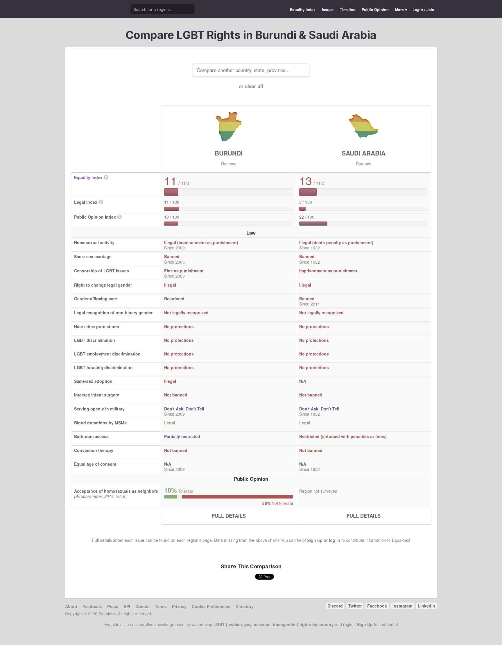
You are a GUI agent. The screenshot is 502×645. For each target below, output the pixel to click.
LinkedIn (426, 606)
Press (112, 606)
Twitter (355, 606)
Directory (245, 606)
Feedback (92, 606)
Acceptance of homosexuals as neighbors (116, 491)
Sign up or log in (323, 540)
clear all (254, 86)
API (126, 606)
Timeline (347, 9)
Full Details (229, 515)
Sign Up (365, 624)
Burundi (229, 153)
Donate (142, 606)
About (71, 606)
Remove (228, 164)
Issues (328, 9)
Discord (335, 606)
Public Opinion (375, 9)
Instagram (402, 606)
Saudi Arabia (364, 153)
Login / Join (423, 9)
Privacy (179, 606)
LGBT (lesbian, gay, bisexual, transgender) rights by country (274, 624)
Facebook (377, 606)
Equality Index (302, 9)
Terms (161, 606)
